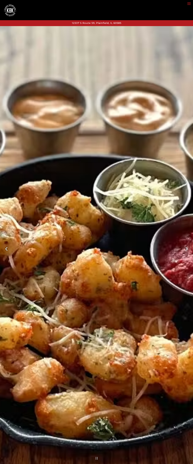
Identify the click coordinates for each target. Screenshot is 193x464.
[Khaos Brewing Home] (12, 10)
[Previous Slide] (6, 249)
